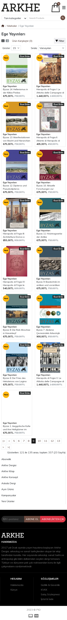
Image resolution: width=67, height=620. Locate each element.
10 (39, 440)
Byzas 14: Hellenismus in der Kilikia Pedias (15, 91)
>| (8, 447)
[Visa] (37, 615)
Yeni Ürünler (7, 501)
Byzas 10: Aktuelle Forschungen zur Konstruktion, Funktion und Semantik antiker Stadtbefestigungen (50, 187)
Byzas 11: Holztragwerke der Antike (49, 235)
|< (4, 440)
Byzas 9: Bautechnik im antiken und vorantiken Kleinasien (48, 283)
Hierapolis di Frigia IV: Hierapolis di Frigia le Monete (14, 283)
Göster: (6, 48)
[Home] (2, 25)
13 (58, 440)
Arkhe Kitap (7, 471)
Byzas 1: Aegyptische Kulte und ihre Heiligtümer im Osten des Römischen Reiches (16, 428)
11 (45, 440)
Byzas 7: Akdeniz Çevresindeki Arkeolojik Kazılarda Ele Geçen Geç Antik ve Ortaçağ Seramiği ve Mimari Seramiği (49, 331)
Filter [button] (61, 40)
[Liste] (7, 40)
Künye (13, 589)
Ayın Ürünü (7, 489)
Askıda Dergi (8, 483)
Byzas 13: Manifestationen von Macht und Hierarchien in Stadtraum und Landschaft (16, 139)
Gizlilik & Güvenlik (50, 585)
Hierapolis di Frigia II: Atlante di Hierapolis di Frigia (48, 139)
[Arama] (62, 17)
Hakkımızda (16, 585)
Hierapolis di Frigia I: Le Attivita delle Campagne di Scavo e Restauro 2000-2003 (50, 91)
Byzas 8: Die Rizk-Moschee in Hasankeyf (16, 331)
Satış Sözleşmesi (50, 594)
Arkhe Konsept (9, 477)
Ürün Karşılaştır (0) (22, 40)
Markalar (12, 25)
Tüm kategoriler (12, 18)
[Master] (30, 615)
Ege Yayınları (10, 86)
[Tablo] (3, 40)
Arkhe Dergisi (8, 465)
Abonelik (6, 459)
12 (52, 440)
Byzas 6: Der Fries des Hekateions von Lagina (14, 380)
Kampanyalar (8, 495)
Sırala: (34, 48)
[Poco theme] (20, 7)
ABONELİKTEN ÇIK (53, 519)
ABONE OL (32, 519)
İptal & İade (47, 599)
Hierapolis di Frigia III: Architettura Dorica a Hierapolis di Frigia (14, 235)
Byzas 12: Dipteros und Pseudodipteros (15, 187)
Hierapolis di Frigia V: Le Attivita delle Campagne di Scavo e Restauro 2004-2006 (50, 380)
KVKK (44, 589)
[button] (64, 8)
